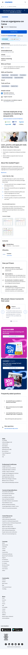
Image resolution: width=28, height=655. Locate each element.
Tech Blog (4, 589)
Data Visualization (14, 75)
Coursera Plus (5, 552)
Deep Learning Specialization (8, 499)
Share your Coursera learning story (9, 534)
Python (3, 455)
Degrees (4, 557)
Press (3, 598)
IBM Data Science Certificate (8, 480)
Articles (3, 611)
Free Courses (5, 568)
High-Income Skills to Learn (7, 526)
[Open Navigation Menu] (2, 2)
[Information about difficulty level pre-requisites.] (13, 52)
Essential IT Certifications (7, 524)
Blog (3, 585)
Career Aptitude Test (6, 517)
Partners (4, 581)
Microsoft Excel (5, 451)
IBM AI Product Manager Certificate (9, 479)
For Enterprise (5, 559)
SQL (3, 456)
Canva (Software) (5, 86)
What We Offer (5, 545)
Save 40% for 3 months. (15, 12)
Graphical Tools (14, 86)
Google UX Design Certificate (8, 475)
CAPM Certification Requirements (9, 519)
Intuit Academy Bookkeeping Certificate (10, 482)
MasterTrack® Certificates (7, 556)
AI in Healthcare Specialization (8, 497)
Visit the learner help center (11, 428)
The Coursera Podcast (6, 587)
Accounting (4, 440)
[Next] (25, 312)
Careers (3, 548)
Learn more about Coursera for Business (13, 118)
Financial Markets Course (7, 502)
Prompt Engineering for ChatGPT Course (10, 506)
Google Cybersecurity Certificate (9, 468)
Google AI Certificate (6, 466)
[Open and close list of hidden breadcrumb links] (5, 6)
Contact (3, 609)
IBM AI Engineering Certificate (8, 477)
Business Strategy (12, 6)
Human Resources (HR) (6, 449)
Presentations (23, 75)
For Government (5, 561)
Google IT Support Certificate (8, 471)
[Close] (24, 10)
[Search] (25, 2)
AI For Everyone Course (7, 495)
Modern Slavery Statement (7, 616)
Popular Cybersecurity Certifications (9, 532)
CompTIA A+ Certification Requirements (10, 521)
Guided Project (5, 44)
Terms (3, 602)
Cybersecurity (5, 444)
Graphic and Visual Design (7, 77)
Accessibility (4, 607)
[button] (3, 80)
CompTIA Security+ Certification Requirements (11, 523)
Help (3, 605)
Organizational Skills (19, 77)
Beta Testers (5, 583)
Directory (4, 613)
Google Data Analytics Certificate (9, 469)
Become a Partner (5, 565)
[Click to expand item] (7, 222)
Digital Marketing (5, 447)
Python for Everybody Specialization (9, 508)
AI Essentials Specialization (7, 491)
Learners (4, 580)
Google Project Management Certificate (10, 473)
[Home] (2, 6)
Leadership (4, 547)
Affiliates (4, 614)
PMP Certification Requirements (8, 530)
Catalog (3, 550)
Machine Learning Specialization (8, 504)
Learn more (20, 36)
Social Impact (5, 567)
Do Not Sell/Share (5, 618)
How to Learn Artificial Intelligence (9, 528)
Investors (4, 600)
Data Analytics (5, 446)
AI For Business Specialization (8, 493)
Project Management (6, 453)
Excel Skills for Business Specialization (10, 501)
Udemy (3, 570)
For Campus (4, 563)
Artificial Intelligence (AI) (7, 442)
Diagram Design (5, 75)
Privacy (3, 603)
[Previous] (2, 312)
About (3, 543)
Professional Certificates (7, 554)
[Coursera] (8, 2)
